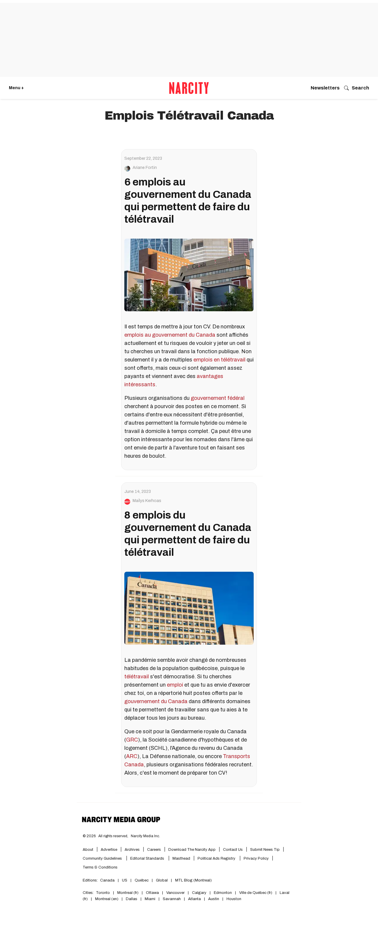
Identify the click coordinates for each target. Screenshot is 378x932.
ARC (131, 756)
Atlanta (194, 899)
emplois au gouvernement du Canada (169, 335)
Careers (154, 850)
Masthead (181, 858)
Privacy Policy (256, 858)
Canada (107, 880)
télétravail (136, 677)
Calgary (199, 893)
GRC (132, 740)
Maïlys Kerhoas (147, 501)
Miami (150, 899)
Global (162, 880)
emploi (175, 685)
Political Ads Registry (217, 858)
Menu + (16, 88)
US (124, 880)
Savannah (172, 899)
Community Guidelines (103, 858)
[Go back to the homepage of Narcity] (189, 88)
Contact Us (233, 850)
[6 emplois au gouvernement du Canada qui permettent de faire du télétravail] (189, 275)
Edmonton (223, 893)
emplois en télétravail (219, 360)
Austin (213, 899)
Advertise (109, 850)
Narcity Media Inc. (145, 836)
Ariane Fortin (145, 168)
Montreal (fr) (128, 893)
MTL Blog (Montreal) (193, 880)
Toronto (103, 893)
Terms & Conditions (100, 867)
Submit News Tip (265, 850)
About (88, 850)
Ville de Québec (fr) (255, 893)
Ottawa (152, 893)
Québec (142, 880)
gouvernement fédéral (218, 398)
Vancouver (175, 893)
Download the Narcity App (192, 850)
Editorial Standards (147, 858)
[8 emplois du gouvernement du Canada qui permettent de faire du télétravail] (189, 608)
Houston (234, 899)
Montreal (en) (106, 899)
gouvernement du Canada (156, 701)
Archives (132, 850)
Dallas (131, 899)
